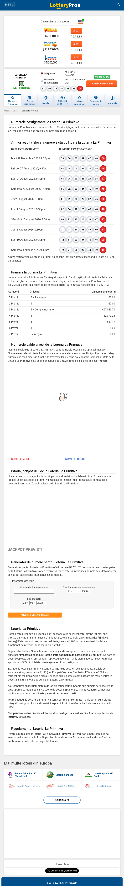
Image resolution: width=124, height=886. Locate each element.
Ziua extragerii (34, 598)
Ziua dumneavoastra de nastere (79, 587)
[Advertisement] (62, 833)
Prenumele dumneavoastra (34, 587)
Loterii (15, 111)
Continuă (60, 800)
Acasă (6, 111)
